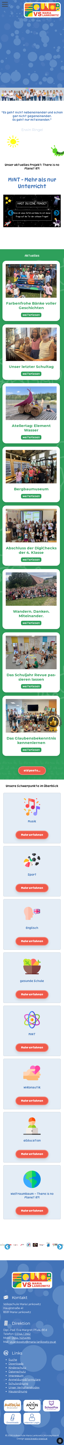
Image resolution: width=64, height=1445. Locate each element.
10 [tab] (51, 221)
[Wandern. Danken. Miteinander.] (31, 589)
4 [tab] (22, 221)
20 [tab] (49, 225)
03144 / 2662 (23, 1334)
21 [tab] (54, 225)
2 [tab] (12, 221)
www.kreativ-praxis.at (36, 1438)
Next (55, 211)
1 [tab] (7, 221)
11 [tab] (56, 221)
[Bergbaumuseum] (31, 467)
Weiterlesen (31, 315)
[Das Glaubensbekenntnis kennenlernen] (31, 716)
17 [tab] (34, 225)
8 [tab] (41, 221)
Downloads (16, 1363)
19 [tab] (44, 225)
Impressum (16, 1375)
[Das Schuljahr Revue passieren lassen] (31, 652)
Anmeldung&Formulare (25, 1379)
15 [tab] (24, 225)
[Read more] (32, 835)
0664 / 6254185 (21, 1337)
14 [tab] (19, 225)
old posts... (32, 770)
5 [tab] (27, 221)
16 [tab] (29, 225)
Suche (13, 1359)
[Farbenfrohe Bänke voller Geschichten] (31, 281)
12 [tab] (9, 225)
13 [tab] (14, 225)
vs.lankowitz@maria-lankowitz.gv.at (33, 1341)
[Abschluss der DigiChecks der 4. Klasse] (31, 525)
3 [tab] (17, 221)
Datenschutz (17, 1371)
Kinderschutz (17, 1367)
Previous (9, 211)
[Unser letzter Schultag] (31, 344)
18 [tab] (39, 225)
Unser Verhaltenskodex (24, 1387)
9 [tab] (46, 221)
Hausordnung (18, 1391)
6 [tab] (32, 221)
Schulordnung (18, 1383)
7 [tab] (37, 221)
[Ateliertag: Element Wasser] (31, 403)
